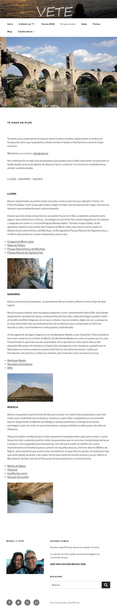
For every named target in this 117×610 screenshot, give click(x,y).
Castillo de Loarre (17, 473)
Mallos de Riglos (16, 466)
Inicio (10, 24)
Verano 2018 (47, 24)
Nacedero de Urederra (19, 364)
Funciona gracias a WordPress (65, 602)
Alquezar (12, 469)
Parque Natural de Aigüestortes (25, 252)
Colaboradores (25, 31)
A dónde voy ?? (26, 24)
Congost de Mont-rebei (20, 241)
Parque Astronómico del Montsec (26, 248)
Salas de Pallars (16, 245)
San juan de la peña (18, 477)
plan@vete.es (40, 153)
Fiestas (96, 24)
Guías (84, 24)
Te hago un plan (68, 24)
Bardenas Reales (16, 360)
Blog (9, 31)
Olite (10, 367)
